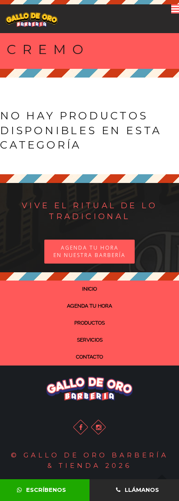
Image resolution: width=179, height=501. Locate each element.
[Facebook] (80, 427)
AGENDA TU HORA (89, 306)
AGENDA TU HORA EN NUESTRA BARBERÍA (89, 251)
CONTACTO (89, 357)
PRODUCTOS (89, 323)
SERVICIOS (90, 340)
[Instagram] (98, 427)
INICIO (89, 289)
